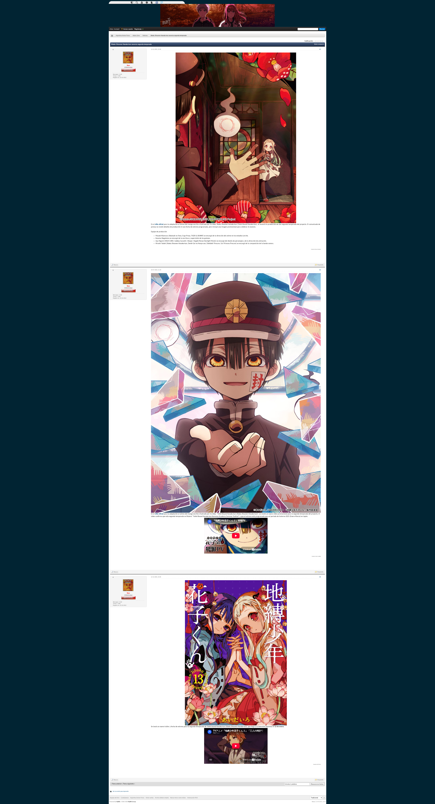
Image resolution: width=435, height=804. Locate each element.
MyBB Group (132, 801)
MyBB (118, 801)
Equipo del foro (114, 798)
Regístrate (137, 29)
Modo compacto (319, 44)
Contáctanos (125, 798)
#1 (320, 49)
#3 (320, 577)
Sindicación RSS (192, 798)
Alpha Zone (136, 35)
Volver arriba (149, 798)
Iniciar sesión (128, 29)
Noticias (145, 35)
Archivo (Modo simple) (162, 798)
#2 (320, 270)
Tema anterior (117, 784)
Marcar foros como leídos (178, 798)
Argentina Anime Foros (123, 35)
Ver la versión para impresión (121, 791)
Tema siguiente (128, 784)
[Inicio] (113, 35)
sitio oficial (159, 224)
